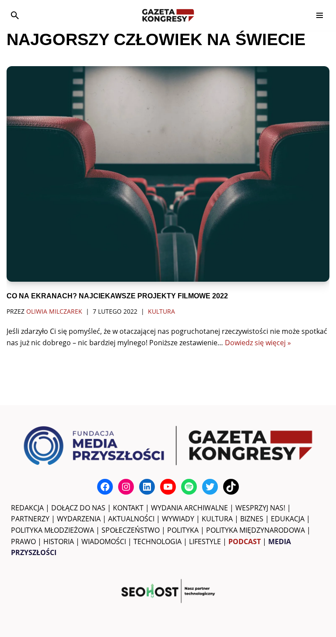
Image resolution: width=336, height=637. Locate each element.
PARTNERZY (30, 519)
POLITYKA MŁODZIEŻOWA (52, 530)
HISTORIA (58, 541)
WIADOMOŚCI (103, 541)
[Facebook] (105, 487)
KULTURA (217, 519)
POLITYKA (183, 530)
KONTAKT (128, 508)
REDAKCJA (27, 508)
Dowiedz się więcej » (258, 342)
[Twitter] (210, 487)
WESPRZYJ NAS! (260, 508)
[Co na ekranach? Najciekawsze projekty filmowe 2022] (168, 174)
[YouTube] (168, 487)
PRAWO (23, 541)
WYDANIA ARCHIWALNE (189, 508)
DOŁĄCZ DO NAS (78, 508)
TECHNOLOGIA (157, 541)
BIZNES (251, 519)
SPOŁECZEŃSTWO (131, 530)
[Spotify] (189, 487)
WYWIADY (178, 519)
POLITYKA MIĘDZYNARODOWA (255, 530)
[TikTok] (231, 487)
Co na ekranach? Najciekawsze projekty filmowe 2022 (117, 296)
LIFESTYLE (205, 541)
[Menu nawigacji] (319, 15)
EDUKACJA (287, 519)
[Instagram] (126, 487)
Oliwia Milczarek (54, 311)
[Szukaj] (15, 15)
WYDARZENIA (79, 519)
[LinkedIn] (147, 487)
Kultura (161, 311)
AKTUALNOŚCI (131, 519)
